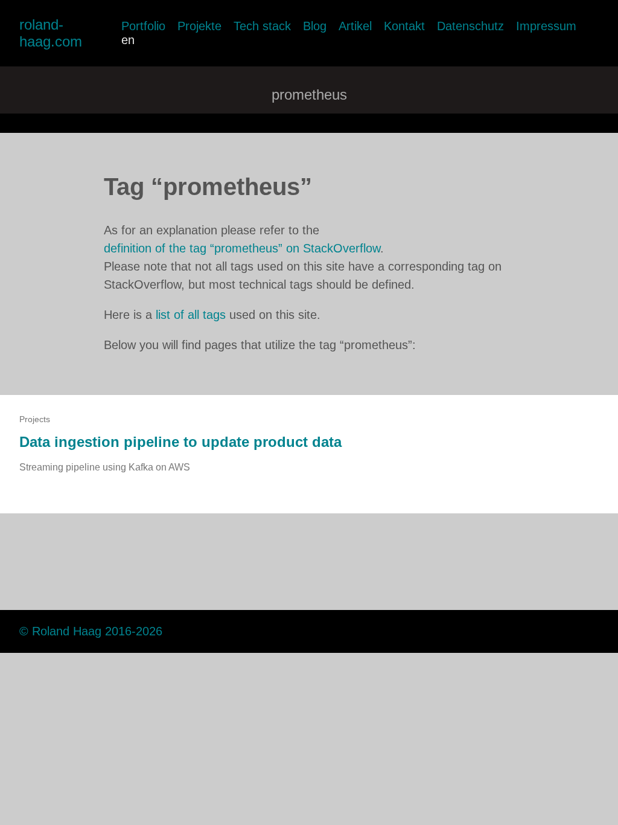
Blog (315, 26)
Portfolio (143, 26)
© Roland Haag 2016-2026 (90, 631)
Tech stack (262, 26)
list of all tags (191, 314)
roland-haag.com (50, 33)
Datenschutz (470, 26)
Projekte (199, 26)
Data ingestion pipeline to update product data (180, 442)
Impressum (546, 26)
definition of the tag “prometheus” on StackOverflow (242, 248)
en (128, 40)
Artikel (355, 26)
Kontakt (404, 26)
